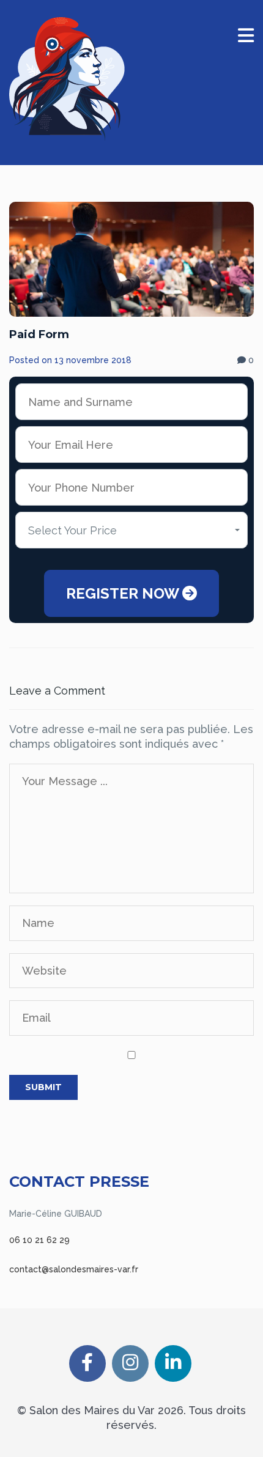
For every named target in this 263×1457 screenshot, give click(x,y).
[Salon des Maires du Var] (67, 79)
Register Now (124, 593)
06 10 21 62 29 (39, 1240)
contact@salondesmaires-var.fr (73, 1269)
